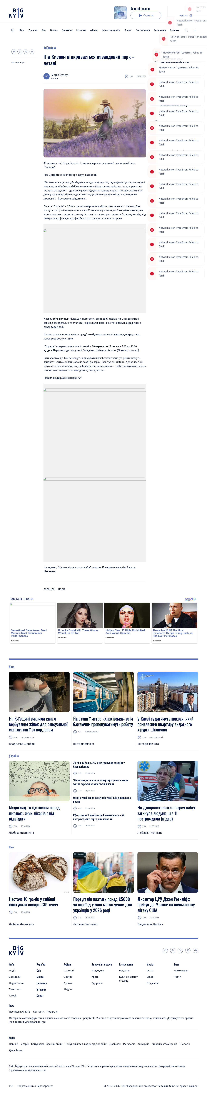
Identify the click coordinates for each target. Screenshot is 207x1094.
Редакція (52, 1012)
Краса (95, 977)
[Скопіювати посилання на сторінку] (32, 51)
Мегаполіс (129, 1044)
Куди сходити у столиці (128, 979)
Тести (177, 977)
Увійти (183, 16)
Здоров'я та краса (102, 964)
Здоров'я (97, 983)
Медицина (98, 970)
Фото (150, 970)
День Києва (15, 1050)
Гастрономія (143, 30)
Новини (13, 1044)
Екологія (184, 1044)
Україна (32, 30)
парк (22, 62)
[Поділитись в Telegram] (13, 51)
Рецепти (124, 970)
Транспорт (15, 989)
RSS (11, 1086)
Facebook (91, 175)
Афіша (93, 30)
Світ (44, 30)
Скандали (14, 977)
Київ (22, 30)
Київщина (49, 48)
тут (79, 378)
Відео (150, 977)
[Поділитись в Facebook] (19, 51)
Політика (67, 30)
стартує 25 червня (103, 567)
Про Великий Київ (19, 1012)
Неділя (68, 989)
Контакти (38, 1012)
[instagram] (187, 950)
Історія (13, 996)
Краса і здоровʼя (111, 30)
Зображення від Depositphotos (35, 1086)
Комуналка (37, 1044)
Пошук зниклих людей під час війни (86, 1044)
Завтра (68, 977)
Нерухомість (16, 983)
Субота (68, 983)
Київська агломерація (164, 1044)
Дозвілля (115, 1044)
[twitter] (180, 950)
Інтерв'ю (81, 30)
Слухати (148, 15)
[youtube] (195, 950)
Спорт (127, 30)
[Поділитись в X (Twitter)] (25, 51)
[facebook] (172, 950)
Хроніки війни (54, 1044)
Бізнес (54, 30)
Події (12, 970)
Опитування (181, 970)
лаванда (15, 62)
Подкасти (152, 983)
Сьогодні (69, 970)
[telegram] (165, 950)
